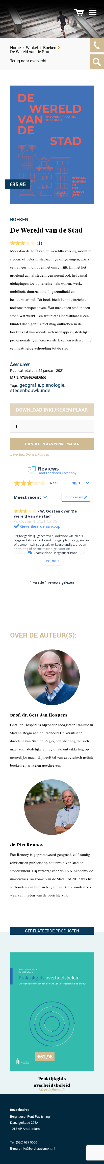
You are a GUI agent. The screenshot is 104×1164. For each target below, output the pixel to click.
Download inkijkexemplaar (52, 409)
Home (15, 47)
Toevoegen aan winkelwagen (52, 443)
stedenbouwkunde (30, 390)
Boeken (49, 47)
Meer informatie (52, 1089)
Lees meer (20, 363)
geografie (29, 385)
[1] (79, 12)
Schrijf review (73, 497)
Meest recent (27, 497)
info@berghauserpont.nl (38, 1148)
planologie (53, 385)
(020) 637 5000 (26, 1142)
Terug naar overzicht (28, 60)
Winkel (32, 47)
